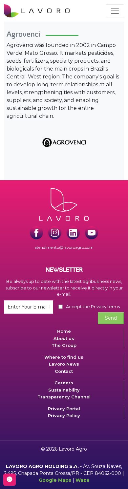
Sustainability (64, 390)
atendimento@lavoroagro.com (64, 247)
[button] (115, 10)
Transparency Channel (64, 396)
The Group (64, 345)
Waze (82, 480)
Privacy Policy (64, 415)
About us (63, 338)
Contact (64, 371)
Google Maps (55, 480)
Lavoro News (64, 364)
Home (64, 331)
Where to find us (63, 357)
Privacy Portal (64, 408)
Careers (63, 382)
